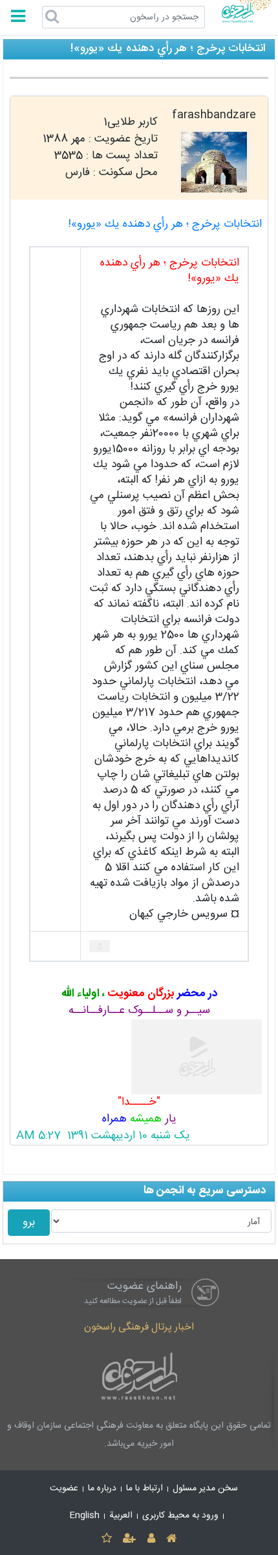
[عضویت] (130, 1539)
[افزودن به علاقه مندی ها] (106, 1539)
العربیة (121, 1515)
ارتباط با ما (144, 1488)
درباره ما (102, 1488)
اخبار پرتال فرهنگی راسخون (139, 1327)
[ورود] (151, 1539)
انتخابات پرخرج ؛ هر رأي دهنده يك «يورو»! (165, 224)
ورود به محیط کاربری (180, 1515)
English (85, 1515)
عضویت (64, 1488)
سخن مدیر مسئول (205, 1488)
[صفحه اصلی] (171, 1539)
